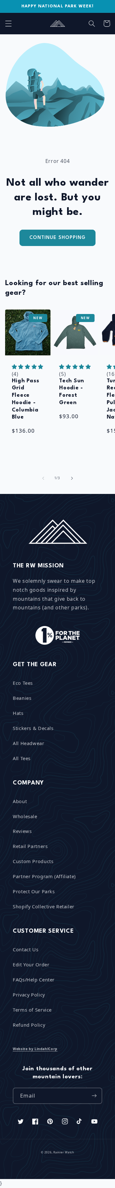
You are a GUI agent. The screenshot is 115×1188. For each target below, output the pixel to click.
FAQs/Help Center (34, 979)
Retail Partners (30, 846)
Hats (18, 713)
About (20, 801)
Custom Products (33, 861)
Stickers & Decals (33, 728)
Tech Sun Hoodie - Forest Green (71, 391)
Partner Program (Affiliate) (44, 876)
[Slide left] (43, 478)
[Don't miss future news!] (94, 1096)
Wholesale (25, 816)
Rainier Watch (63, 1152)
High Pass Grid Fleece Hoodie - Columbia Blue (25, 399)
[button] (8, 23)
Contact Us (25, 949)
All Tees (22, 758)
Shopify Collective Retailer (43, 906)
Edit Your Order (31, 964)
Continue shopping (57, 237)
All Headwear (28, 743)
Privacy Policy (29, 994)
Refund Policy (29, 1025)
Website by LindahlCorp (35, 1049)
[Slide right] (72, 478)
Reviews (22, 831)
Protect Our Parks (34, 891)
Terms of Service (32, 1009)
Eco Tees (23, 683)
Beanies (22, 698)
